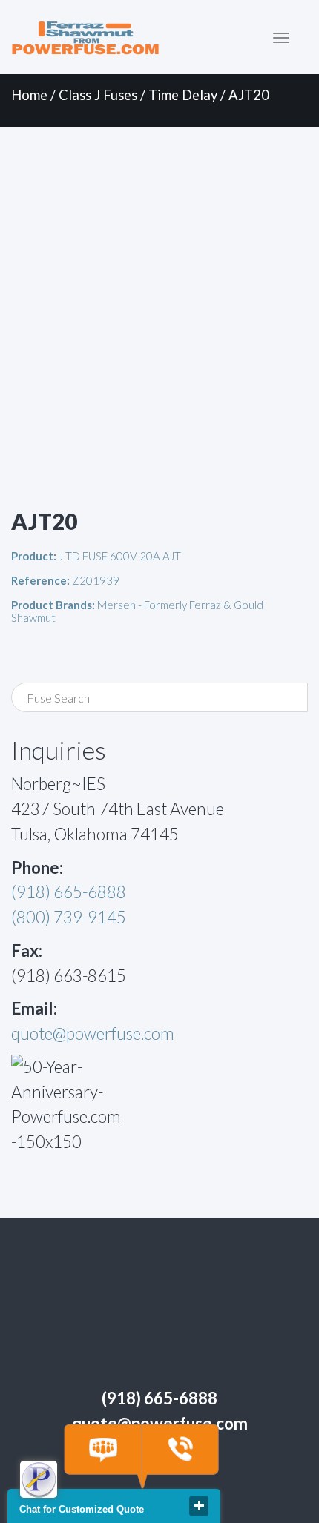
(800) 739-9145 (68, 917)
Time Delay (182, 95)
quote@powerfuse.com (92, 1033)
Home (29, 95)
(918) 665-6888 (68, 892)
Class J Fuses (98, 95)
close (198, 1506)
